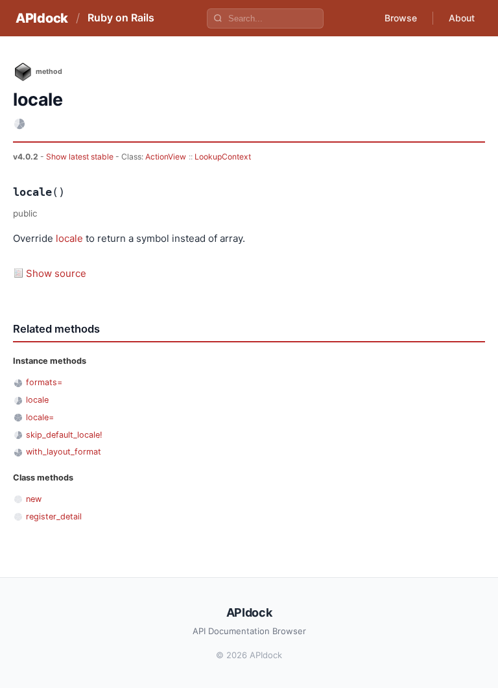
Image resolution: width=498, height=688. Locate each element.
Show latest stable (80, 156)
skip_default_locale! (64, 435)
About (462, 17)
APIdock (42, 18)
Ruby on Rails (121, 17)
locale (69, 238)
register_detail (54, 516)
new (34, 499)
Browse (401, 17)
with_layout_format (63, 452)
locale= (40, 417)
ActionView (165, 156)
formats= (44, 382)
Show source (56, 273)
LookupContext (223, 156)
